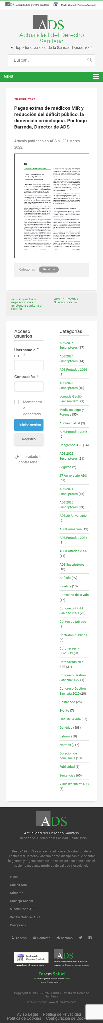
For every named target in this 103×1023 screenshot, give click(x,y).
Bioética (65, 586)
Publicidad (67, 767)
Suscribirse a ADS (22, 909)
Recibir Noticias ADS (25, 917)
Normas (65, 745)
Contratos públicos (73, 635)
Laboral (65, 736)
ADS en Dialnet (70, 423)
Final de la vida (70, 719)
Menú (8, 76)
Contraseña (26, 376)
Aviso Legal (27, 1014)
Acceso (21, 938)
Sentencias (67, 775)
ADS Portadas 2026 (73, 369)
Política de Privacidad (62, 1014)
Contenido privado (73, 621)
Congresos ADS (71, 445)
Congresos (18, 925)
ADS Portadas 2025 (73, 432)
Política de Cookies (24, 1018)
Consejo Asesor (21, 901)
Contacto (43, 938)
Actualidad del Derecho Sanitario (51, 38)
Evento (64, 710)
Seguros (66, 467)
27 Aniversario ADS (73, 475)
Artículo (65, 578)
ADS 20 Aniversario (73, 516)
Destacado (67, 702)
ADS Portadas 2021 (73, 538)
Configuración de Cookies (68, 1018)
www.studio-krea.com (62, 1002)
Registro (29, 439)
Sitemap (66, 938)
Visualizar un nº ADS (74, 784)
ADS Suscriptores (72, 564)
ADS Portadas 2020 (73, 551)
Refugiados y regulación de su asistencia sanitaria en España (27, 304)
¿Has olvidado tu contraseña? (28, 459)
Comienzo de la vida (74, 595)
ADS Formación (71, 529)
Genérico (48, 269)
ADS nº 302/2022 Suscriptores (66, 300)
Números (16, 893)
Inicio (14, 877)
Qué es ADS (18, 885)
